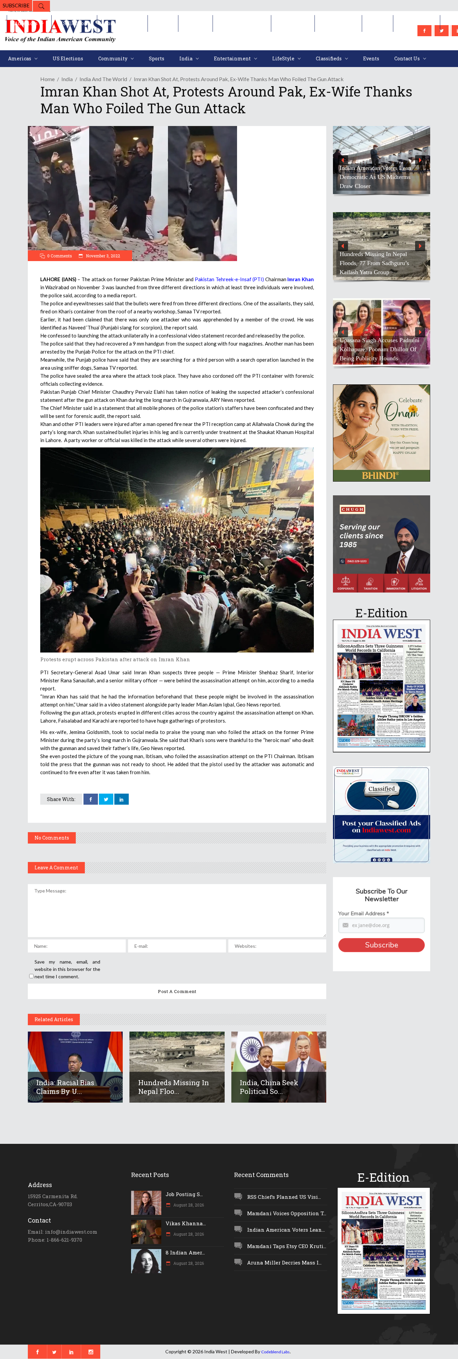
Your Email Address (363, 913)
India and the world (103, 79)
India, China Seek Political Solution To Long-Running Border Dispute (372, 263)
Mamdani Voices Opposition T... (286, 1213)
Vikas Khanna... (186, 1223)
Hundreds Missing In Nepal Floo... (173, 1087)
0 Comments (59, 255)
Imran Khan (300, 279)
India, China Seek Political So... (269, 1087)
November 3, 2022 (102, 255)
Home (47, 79)
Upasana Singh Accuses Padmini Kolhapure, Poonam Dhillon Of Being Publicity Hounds (379, 349)
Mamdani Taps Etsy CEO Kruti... (286, 1246)
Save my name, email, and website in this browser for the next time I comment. (67, 969)
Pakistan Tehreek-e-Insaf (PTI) (229, 279)
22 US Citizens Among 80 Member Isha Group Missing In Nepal (378, 177)
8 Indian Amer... (185, 1252)
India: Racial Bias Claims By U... (65, 1087)
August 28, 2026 (188, 1205)
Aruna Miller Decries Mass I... (284, 1262)
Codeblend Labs (275, 1351)
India (67, 79)
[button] (381, 160)
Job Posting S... (184, 1194)
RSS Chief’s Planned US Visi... (284, 1196)
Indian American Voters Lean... (286, 1229)
